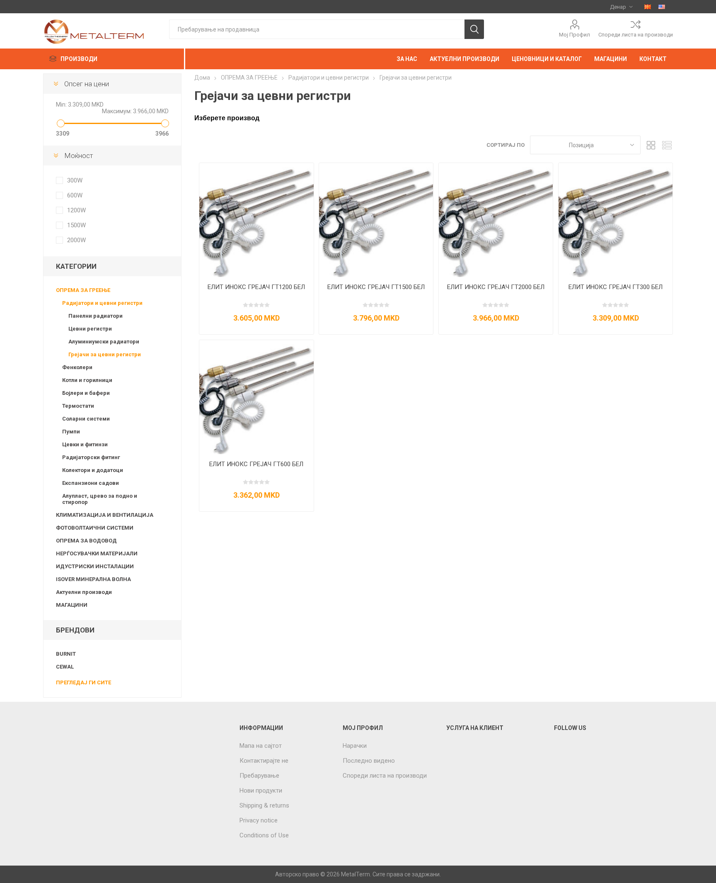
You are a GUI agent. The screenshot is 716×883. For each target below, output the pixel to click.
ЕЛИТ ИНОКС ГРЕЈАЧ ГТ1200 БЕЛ (256, 287)
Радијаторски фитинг (91, 457)
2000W (76, 240)
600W (74, 195)
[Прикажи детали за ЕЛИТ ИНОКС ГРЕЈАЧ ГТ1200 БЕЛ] (256, 220)
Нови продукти (260, 790)
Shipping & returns (264, 805)
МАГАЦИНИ (71, 605)
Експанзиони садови (90, 483)
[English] (661, 6)
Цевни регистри (90, 329)
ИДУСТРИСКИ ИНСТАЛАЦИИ (95, 566)
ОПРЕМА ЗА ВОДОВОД (86, 541)
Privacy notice (258, 820)
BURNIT (66, 654)
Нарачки (355, 745)
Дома (202, 77)
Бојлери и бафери (86, 393)
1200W (76, 210)
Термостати (78, 406)
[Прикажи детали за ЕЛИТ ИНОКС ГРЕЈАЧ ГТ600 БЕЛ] (256, 397)
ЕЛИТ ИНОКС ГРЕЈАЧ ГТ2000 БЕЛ (495, 287)
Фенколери (77, 367)
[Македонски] (647, 6)
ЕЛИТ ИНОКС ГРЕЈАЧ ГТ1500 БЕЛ (376, 287)
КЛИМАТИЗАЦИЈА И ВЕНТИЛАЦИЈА (104, 515)
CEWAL (65, 667)
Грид (651, 145)
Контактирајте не (263, 760)
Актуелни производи (84, 592)
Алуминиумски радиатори (103, 341)
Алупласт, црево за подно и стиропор (99, 499)
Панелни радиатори (95, 316)
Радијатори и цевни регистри (102, 303)
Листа (666, 145)
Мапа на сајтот (260, 745)
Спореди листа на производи (635, 35)
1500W (76, 225)
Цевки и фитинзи (85, 444)
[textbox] (316, 29)
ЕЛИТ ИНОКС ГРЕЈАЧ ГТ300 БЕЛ (615, 287)
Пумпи (71, 431)
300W (74, 180)
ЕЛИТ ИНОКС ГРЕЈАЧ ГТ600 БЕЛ (256, 464)
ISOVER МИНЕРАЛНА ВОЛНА (93, 579)
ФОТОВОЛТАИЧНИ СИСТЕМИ (94, 528)
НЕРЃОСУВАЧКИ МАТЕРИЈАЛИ (97, 553)
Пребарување (259, 775)
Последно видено (369, 760)
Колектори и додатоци (92, 470)
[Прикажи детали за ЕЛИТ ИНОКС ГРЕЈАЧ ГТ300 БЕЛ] (615, 220)
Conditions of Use (264, 835)
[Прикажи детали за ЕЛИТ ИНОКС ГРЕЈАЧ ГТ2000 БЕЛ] (496, 220)
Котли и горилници (87, 380)
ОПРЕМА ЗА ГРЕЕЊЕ (83, 290)
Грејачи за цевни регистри (104, 354)
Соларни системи (86, 419)
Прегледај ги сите (83, 682)
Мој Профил (574, 35)
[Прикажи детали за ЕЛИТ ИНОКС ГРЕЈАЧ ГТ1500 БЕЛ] (376, 220)
